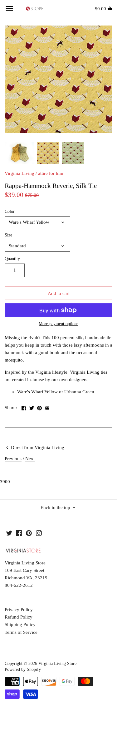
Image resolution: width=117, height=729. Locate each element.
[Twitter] (9, 533)
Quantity (12, 258)
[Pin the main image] (39, 406)
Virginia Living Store (57, 663)
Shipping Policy (20, 624)
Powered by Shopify (23, 669)
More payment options (58, 323)
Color (10, 211)
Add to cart (59, 293)
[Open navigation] (9, 8)
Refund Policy (18, 617)
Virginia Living (19, 173)
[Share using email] (47, 406)
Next (30, 458)
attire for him (50, 173)
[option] (19, 153)
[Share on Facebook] (24, 406)
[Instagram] (39, 533)
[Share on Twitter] (31, 406)
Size (8, 235)
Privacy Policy (19, 609)
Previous (13, 458)
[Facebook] (19, 533)
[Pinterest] (29, 533)
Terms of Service (21, 632)
